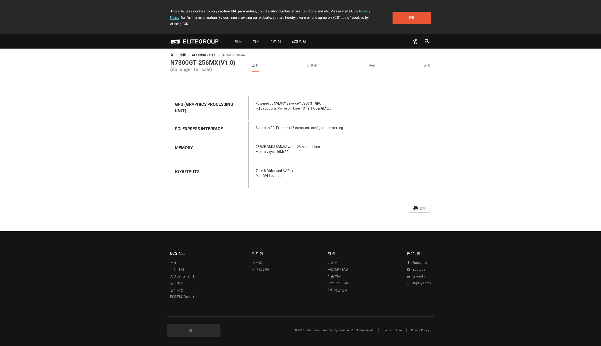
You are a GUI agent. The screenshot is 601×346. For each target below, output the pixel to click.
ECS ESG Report (182, 297)
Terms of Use (392, 330)
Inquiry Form (421, 283)
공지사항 (176, 290)
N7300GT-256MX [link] (233, 55)
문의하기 (176, 283)
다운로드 (313, 65)
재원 (255, 65)
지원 (256, 41)
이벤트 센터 (260, 269)
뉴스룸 (257, 263)
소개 (173, 263)
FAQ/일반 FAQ (337, 269)
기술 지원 (334, 276)
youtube (418, 269)
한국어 (194, 330)
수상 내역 (177, 269)
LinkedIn (418, 276)
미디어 (275, 41)
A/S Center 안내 (182, 276)
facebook (419, 263)
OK (412, 17)
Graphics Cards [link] (204, 55)
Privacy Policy (420, 330)
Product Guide (338, 283)
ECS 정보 (299, 41)
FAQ (372, 65)
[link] (183, 55)
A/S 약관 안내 (337, 290)
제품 (238, 41)
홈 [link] (172, 55)
